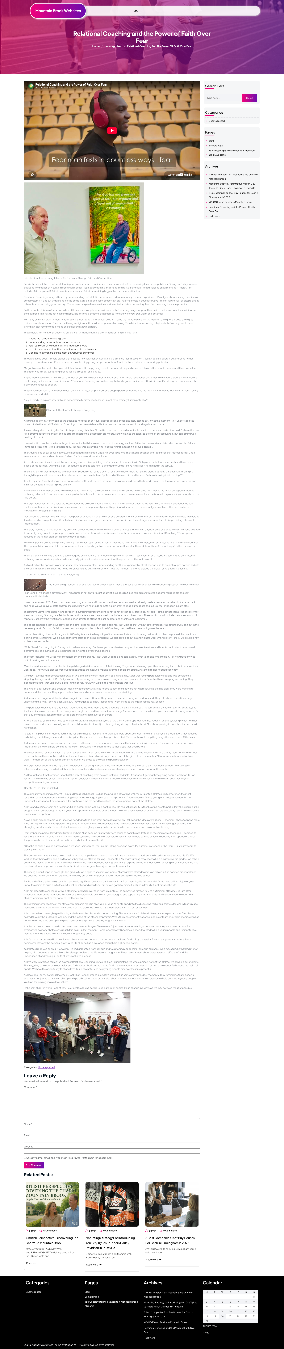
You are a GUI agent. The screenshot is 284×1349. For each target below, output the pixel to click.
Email (28, 1135)
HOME (135, 10)
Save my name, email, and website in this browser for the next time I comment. (69, 1157)
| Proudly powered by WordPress (96, 1344)
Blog (211, 140)
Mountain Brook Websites (58, 10)
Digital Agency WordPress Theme (43, 1344)
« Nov (206, 1332)
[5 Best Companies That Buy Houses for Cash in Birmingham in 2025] (172, 1204)
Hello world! (215, 216)
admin (32, 1230)
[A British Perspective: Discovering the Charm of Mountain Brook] (52, 1204)
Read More (32, 1263)
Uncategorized (113, 46)
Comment (30, 1087)
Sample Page (216, 145)
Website (28, 1146)
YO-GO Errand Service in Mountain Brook (230, 202)
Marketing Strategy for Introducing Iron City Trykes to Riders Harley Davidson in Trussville (110, 1242)
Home (96, 46)
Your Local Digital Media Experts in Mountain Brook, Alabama (232, 152)
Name (28, 1124)
